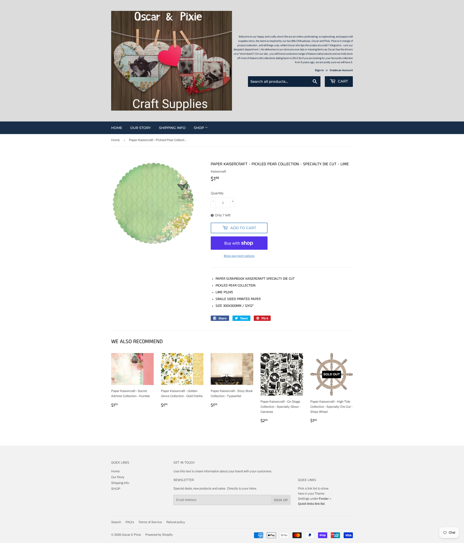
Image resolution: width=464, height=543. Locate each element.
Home (116, 128)
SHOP (199, 128)
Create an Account (341, 70)
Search (116, 522)
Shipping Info (172, 128)
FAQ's (129, 522)
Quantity (217, 193)
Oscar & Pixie (131, 534)
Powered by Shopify (159, 534)
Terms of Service (150, 522)
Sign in (319, 70)
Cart (342, 81)
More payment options (239, 256)
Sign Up (281, 500)
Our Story (140, 128)
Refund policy (175, 522)
